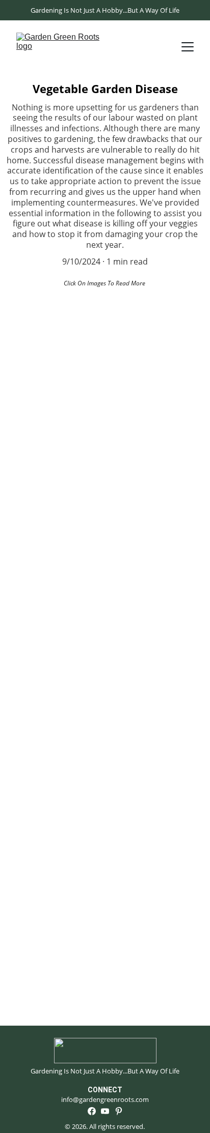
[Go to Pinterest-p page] (119, 1111)
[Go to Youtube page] (105, 1111)
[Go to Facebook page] (92, 1111)
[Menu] (187, 46)
